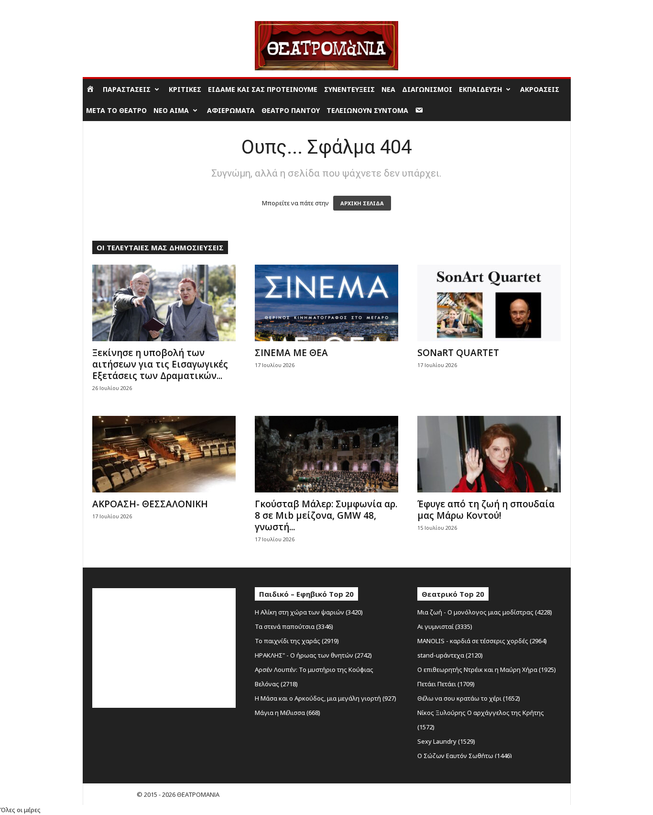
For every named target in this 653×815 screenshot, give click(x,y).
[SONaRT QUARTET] (489, 303)
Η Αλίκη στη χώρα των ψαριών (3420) (309, 612)
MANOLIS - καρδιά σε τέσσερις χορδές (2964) (482, 640)
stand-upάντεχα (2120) (450, 655)
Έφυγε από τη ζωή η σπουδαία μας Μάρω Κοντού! (486, 510)
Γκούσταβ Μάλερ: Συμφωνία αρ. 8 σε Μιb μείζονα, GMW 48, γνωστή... (326, 515)
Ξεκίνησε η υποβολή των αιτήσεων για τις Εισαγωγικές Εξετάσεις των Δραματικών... (160, 364)
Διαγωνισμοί (427, 89)
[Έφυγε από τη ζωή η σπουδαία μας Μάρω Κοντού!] (489, 454)
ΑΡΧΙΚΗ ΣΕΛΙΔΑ (362, 203)
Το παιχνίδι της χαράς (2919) (297, 640)
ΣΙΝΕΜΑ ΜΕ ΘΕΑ (291, 352)
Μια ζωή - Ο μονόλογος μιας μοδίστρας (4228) (484, 612)
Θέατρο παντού (290, 110)
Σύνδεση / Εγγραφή (111, 7)
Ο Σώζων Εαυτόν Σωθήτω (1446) (464, 755)
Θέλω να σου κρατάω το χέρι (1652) (468, 698)
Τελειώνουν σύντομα (367, 110)
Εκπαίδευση (480, 89)
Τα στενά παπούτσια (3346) (294, 626)
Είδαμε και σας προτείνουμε (262, 89)
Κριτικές (185, 89)
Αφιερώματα (231, 110)
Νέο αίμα (171, 110)
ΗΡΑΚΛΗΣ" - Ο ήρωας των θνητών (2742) (313, 655)
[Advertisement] (164, 648)
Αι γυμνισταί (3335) (444, 626)
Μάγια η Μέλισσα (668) (287, 712)
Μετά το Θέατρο (116, 110)
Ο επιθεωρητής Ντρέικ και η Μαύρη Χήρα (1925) (486, 669)
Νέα (388, 89)
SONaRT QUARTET (458, 352)
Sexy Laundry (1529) (446, 741)
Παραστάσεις (127, 89)
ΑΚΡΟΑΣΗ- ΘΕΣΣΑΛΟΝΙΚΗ (150, 504)
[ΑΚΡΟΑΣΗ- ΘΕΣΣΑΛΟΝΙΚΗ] (164, 454)
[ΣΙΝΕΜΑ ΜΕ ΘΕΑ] (326, 303)
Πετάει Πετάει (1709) (446, 684)
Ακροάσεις (539, 89)
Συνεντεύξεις (349, 89)
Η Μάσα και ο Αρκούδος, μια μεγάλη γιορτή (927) (325, 698)
